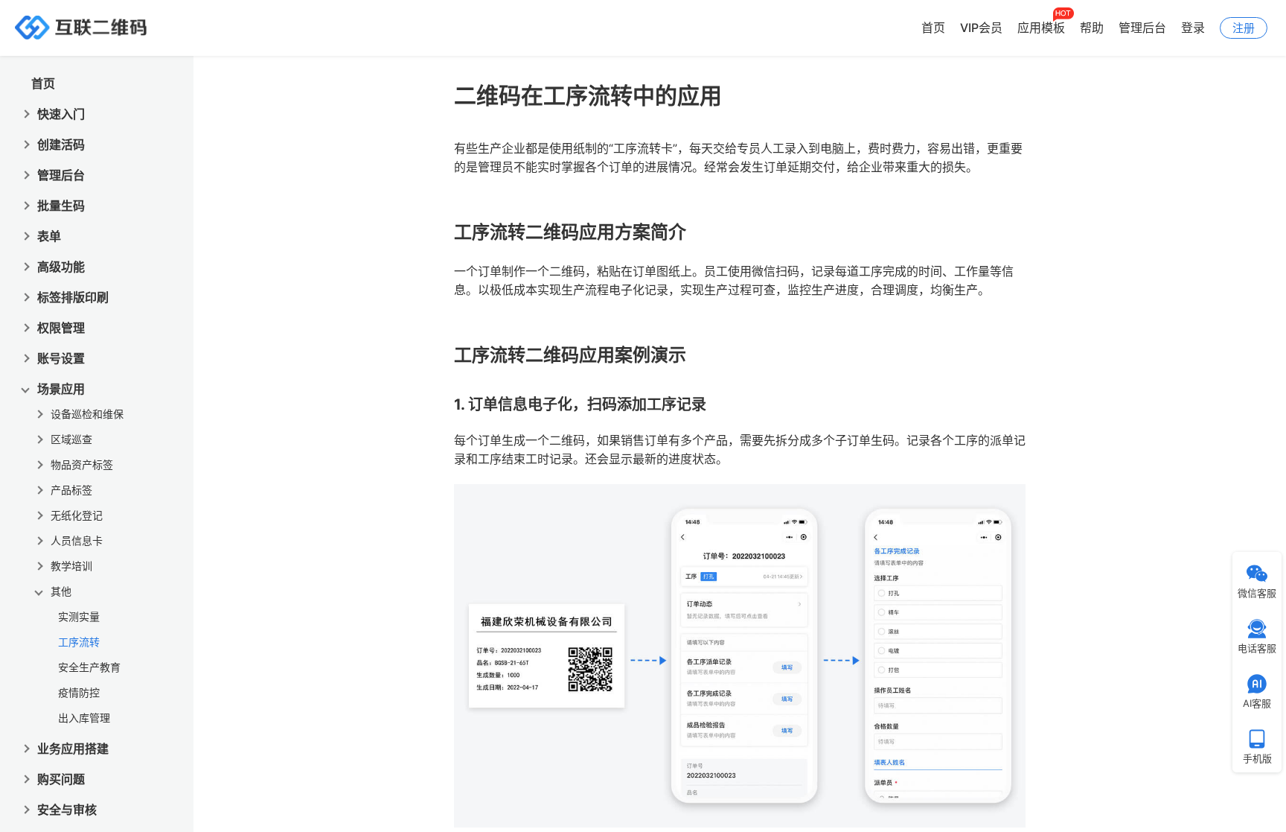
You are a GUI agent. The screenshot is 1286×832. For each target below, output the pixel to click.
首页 (933, 27)
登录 (1193, 27)
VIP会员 (981, 27)
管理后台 (1142, 27)
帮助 (1092, 27)
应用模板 (1041, 27)
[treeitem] (103, 639)
